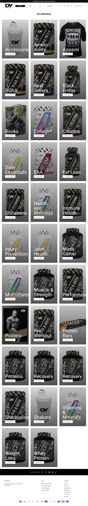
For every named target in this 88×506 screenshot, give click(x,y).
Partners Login (78, 6)
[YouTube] (49, 472)
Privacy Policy (67, 494)
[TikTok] (56, 472)
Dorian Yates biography (46, 485)
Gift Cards (66, 496)
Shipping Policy (67, 488)
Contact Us (66, 485)
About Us (66, 483)
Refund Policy (67, 490)
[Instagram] (42, 472)
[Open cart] (71, 6)
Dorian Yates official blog (46, 483)
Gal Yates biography (45, 488)
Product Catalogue (45, 490)
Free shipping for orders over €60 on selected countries (44, 1)
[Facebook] (46, 472)
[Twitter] (52, 472)
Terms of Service (67, 492)
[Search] (65, 6)
